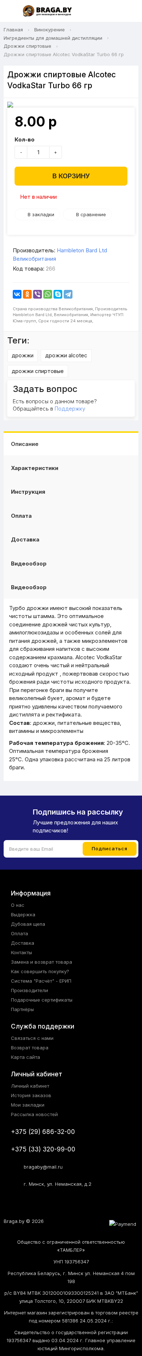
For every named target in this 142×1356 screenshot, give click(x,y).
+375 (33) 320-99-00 (43, 1149)
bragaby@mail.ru (43, 1167)
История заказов (31, 1095)
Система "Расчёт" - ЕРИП (41, 980)
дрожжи (22, 355)
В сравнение (91, 214)
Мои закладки (27, 1104)
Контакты (21, 952)
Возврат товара (29, 1047)
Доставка (25, 539)
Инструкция (28, 491)
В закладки (41, 214)
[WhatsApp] (47, 294)
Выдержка (23, 914)
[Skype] (58, 294)
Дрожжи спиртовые (27, 46)
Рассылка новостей (34, 1114)
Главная (13, 29)
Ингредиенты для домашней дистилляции (53, 38)
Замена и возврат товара (41, 961)
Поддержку (70, 408)
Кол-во (25, 139)
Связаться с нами (32, 1038)
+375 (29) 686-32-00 (43, 1131)
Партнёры (22, 1009)
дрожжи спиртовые (38, 371)
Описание (25, 443)
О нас (17, 905)
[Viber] (37, 294)
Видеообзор (29, 563)
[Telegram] (68, 294)
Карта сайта (25, 1057)
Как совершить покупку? (40, 971)
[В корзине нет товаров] (129, 11)
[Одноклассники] (27, 294)
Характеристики (34, 468)
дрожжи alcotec (66, 355)
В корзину (71, 176)
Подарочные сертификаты (41, 999)
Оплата (21, 515)
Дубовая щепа (28, 923)
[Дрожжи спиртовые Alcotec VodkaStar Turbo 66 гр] (71, 105)
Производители (29, 990)
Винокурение (49, 29)
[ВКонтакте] (17, 294)
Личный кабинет (30, 1085)
